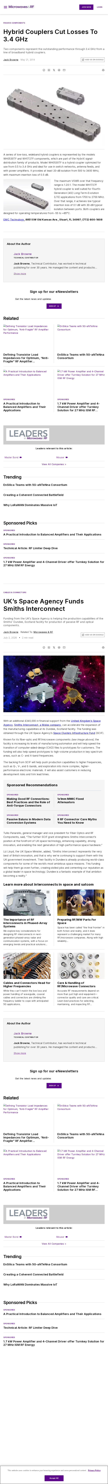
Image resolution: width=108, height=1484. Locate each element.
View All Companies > (54, 464)
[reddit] (59, 70)
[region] (54, 1475)
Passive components (14, 23)
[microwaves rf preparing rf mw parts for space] (81, 903)
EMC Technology (13, 219)
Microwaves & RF (43, 632)
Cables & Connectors (14, 592)
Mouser (60, 457)
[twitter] (54, 70)
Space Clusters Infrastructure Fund (74, 733)
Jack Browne (10, 59)
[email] (64, 70)
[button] (5, 7)
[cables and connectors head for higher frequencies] (27, 966)
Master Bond (11, 457)
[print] (103, 70)
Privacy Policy (94, 1470)
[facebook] (43, 70)
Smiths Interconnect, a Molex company (37, 724)
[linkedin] (49, 70)
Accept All (54, 1478)
